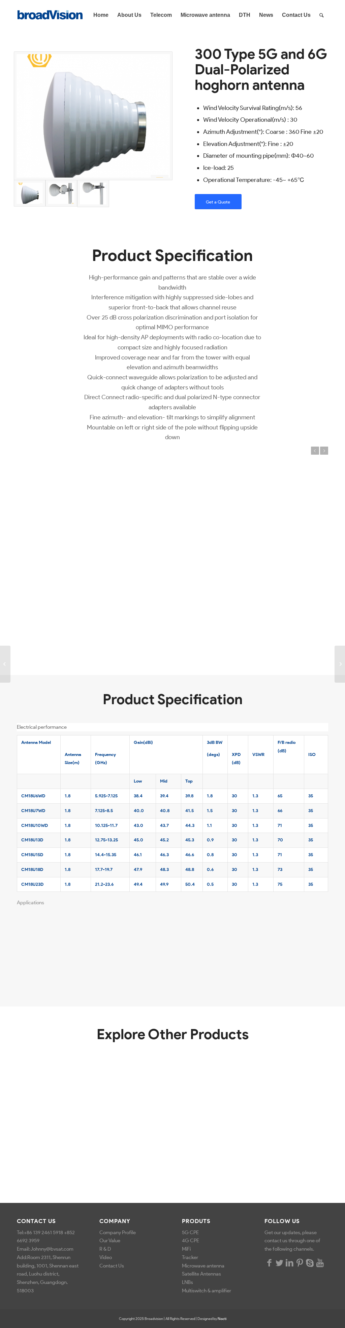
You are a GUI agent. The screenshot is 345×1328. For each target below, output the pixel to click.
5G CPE (190, 1232)
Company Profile (117, 1232)
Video (105, 1257)
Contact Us (111, 1266)
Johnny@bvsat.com (51, 1249)
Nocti (222, 1318)
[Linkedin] (290, 1263)
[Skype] (310, 1263)
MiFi (186, 1249)
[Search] (321, 15)
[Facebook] (269, 1263)
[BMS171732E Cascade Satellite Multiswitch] (340, 664)
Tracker (190, 1257)
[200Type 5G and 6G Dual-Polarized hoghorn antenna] (5, 664)
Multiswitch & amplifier (207, 1291)
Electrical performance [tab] (42, 727)
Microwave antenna (203, 1266)
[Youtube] (320, 1263)
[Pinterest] (300, 1263)
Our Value (109, 1241)
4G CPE (190, 1241)
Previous (315, 451)
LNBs (187, 1282)
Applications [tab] (30, 903)
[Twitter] (280, 1263)
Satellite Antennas (201, 1274)
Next (324, 451)
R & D (105, 1249)
